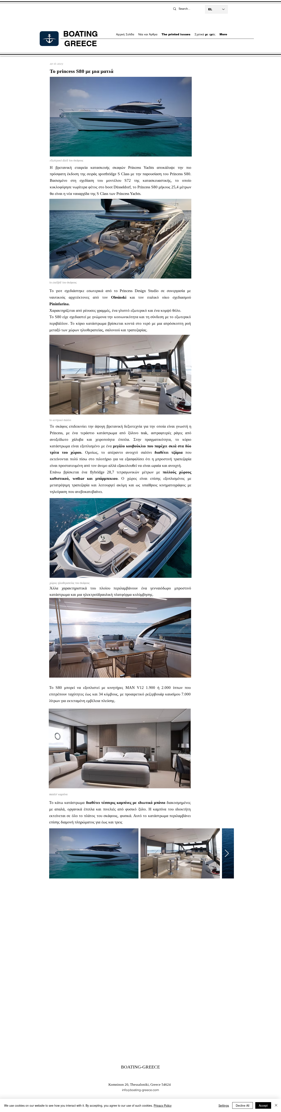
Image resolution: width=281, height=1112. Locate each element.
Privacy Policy (163, 1105)
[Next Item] (226, 854)
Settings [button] (223, 1105)
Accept (263, 1105)
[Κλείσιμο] (276, 1105)
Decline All (242, 1105)
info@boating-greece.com (140, 1090)
